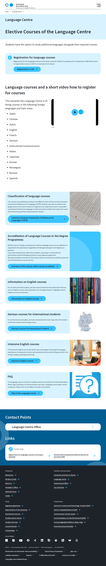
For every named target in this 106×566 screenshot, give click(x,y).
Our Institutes (59, 487)
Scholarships (10, 530)
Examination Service (12, 514)
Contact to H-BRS (68, 555)
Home (7, 11)
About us (8, 483)
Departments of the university (16, 510)
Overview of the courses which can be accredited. (33, 266)
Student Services (11, 522)
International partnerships (63, 526)
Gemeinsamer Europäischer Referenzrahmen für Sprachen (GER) (71, 456)
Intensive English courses (22, 360)
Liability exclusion (11, 555)
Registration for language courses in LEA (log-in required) (26, 456)
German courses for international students (30, 328)
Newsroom (9, 475)
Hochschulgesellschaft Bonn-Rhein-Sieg (68, 522)
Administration (10, 492)
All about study (10, 479)
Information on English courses (25, 298)
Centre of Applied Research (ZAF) (65, 510)
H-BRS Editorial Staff (46, 555)
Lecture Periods (11, 526)
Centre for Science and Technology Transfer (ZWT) (72, 506)
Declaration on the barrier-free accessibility (21, 551)
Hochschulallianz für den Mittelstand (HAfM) (70, 518)
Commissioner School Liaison (64, 514)
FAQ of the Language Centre (23, 393)
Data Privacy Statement (54, 551)
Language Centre (17, 11)
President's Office (11, 487)
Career (7, 496)
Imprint (29, 555)
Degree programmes (12, 506)
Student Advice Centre (13, 518)
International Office (61, 483)
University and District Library (65, 475)
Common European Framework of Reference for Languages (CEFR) (32, 219)
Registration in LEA (25, 69)
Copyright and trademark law (16, 559)
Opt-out (73, 551)
